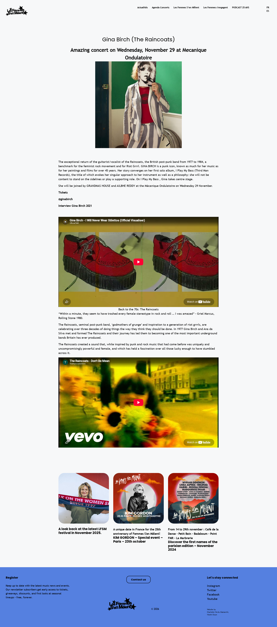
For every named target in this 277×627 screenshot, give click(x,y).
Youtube (212, 598)
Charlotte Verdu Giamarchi (217, 612)
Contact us (138, 579)
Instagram (213, 585)
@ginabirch (65, 199)
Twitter (211, 590)
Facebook (213, 594)
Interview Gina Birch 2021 (75, 205)
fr (268, 7)
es (268, 11)
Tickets (63, 192)
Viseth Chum (212, 615)
